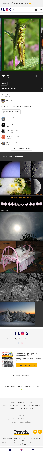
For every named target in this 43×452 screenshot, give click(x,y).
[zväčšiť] (36, 76)
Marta (8, 136)
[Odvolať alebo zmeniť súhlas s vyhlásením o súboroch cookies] (35, 432)
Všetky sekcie (23, 3)
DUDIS (8, 130)
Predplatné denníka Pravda (26, 365)
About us (21, 416)
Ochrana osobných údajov (25, 408)
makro (4, 83)
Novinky (21, 339)
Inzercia (29, 402)
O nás (13, 402)
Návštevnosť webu (34, 405)
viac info (24, 444)
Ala (7, 142)
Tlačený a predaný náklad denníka (14, 405)
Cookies (13, 422)
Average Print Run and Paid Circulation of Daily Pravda (21, 419)
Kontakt (32, 339)
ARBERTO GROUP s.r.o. (21, 441)
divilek (8, 118)
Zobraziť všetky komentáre (21, 148)
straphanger (10, 124)
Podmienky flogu (13, 339)
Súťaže (12, 408)
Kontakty (21, 402)
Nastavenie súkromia (25, 422)
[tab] (21, 88)
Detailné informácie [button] (8, 89)
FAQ (27, 339)
